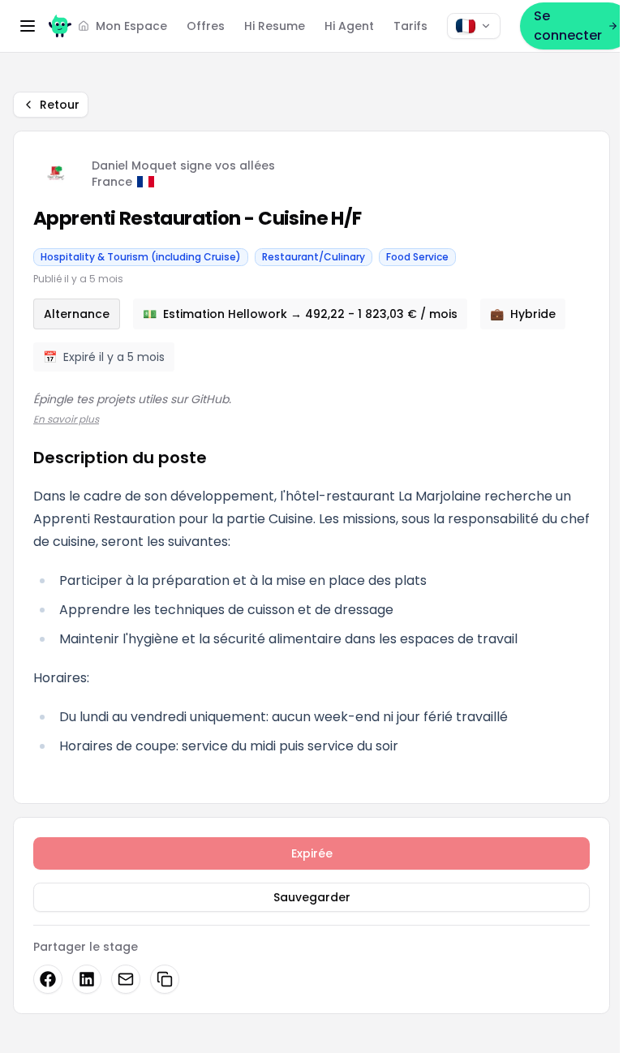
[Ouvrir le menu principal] (27, 26)
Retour (59, 105)
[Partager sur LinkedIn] (86, 979)
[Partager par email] (125, 979)
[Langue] (474, 26)
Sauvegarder (311, 897)
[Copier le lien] (164, 979)
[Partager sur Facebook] (47, 979)
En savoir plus (66, 419)
